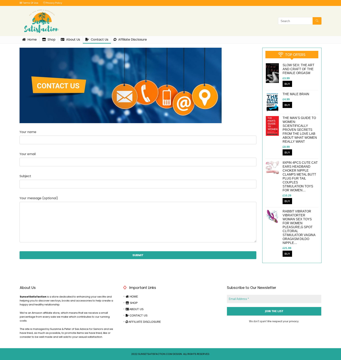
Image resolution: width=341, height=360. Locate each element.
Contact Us (99, 39)
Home (32, 39)
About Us (72, 39)
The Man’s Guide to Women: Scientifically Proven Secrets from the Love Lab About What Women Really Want (300, 129)
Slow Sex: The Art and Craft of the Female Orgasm (298, 69)
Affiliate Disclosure (132, 39)
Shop (51, 39)
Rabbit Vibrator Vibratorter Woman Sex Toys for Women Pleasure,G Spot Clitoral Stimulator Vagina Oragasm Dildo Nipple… (299, 227)
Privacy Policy (53, 3)
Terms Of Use (30, 3)
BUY (287, 84)
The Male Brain (296, 94)
